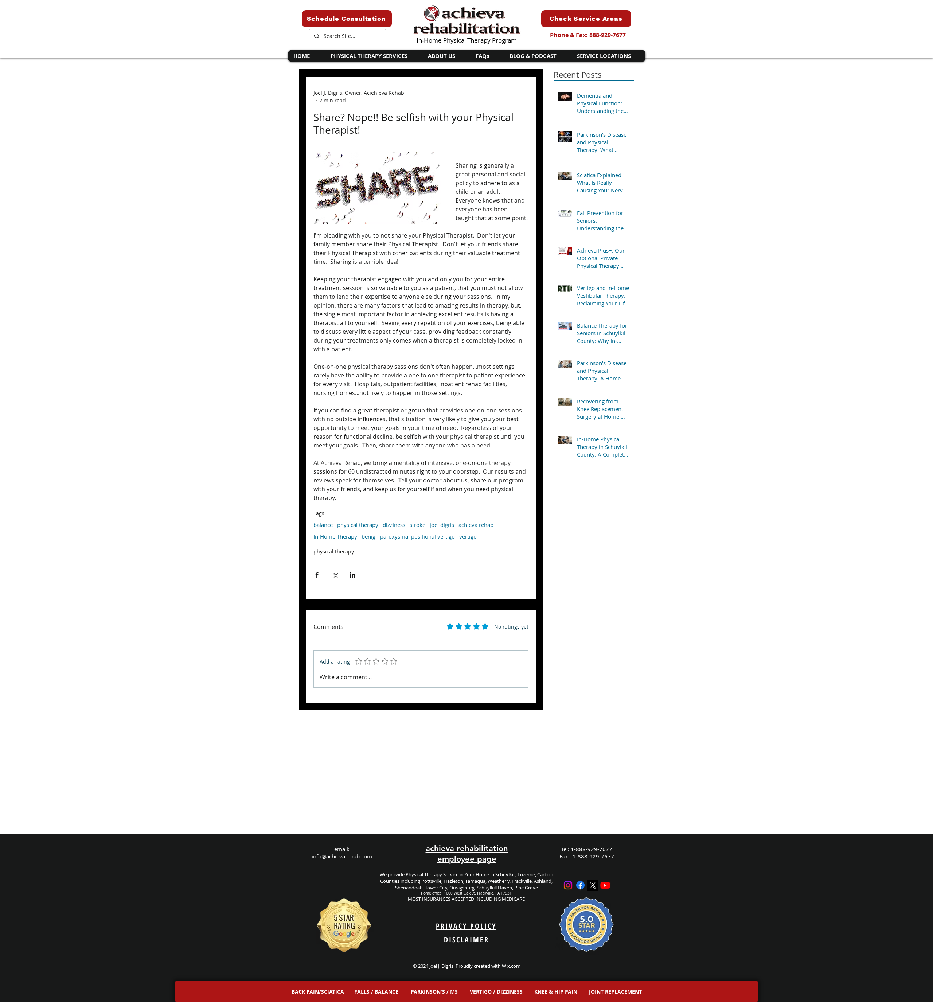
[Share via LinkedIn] (352, 574)
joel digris (442, 524)
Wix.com (511, 966)
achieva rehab (475, 524)
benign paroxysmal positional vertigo (408, 536)
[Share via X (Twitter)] (334, 574)
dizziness (394, 524)
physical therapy (357, 524)
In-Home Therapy (335, 536)
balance (323, 524)
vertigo (468, 536)
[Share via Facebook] (316, 574)
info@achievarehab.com (342, 856)
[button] (373, 56)
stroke (417, 524)
